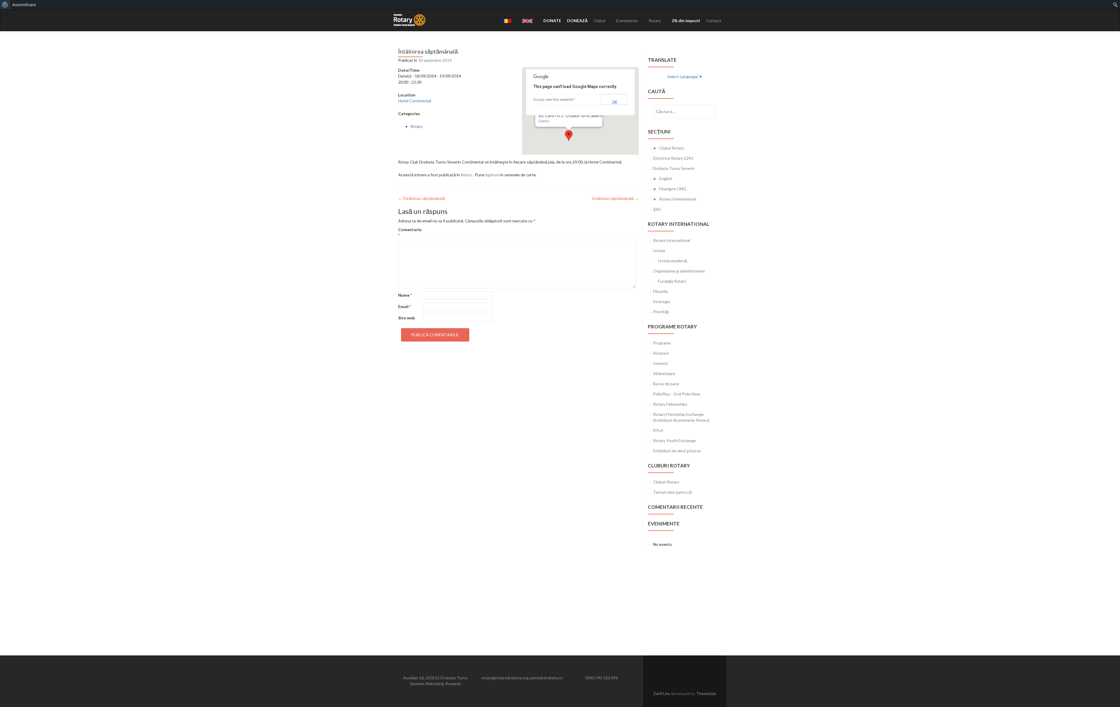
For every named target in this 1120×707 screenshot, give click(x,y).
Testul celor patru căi (672, 492)
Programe (662, 342)
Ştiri (657, 209)
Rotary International (677, 198)
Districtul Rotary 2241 (673, 158)
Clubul (599, 20)
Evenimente (627, 20)
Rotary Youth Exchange (674, 440)
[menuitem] (5, 4)
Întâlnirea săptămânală (421, 198)
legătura (492, 174)
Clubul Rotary (671, 147)
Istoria (659, 250)
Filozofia (660, 291)
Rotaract (661, 353)
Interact (660, 363)
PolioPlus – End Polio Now (676, 393)
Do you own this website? (553, 100)
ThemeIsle (706, 693)
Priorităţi (661, 311)
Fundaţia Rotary (672, 281)
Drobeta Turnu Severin (674, 168)
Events (544, 121)
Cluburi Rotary (666, 481)
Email (404, 306)
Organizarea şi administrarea (679, 270)
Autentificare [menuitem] (24, 4)
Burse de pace (666, 383)
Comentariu (409, 232)
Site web (406, 317)
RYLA (658, 430)
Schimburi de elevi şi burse (677, 450)
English (665, 178)
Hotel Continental (414, 100)
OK (614, 102)
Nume (405, 295)
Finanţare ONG (672, 188)
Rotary (655, 20)
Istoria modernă (672, 260)
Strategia (661, 301)
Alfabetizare (664, 373)
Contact (713, 20)
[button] (569, 135)
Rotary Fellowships (670, 404)
